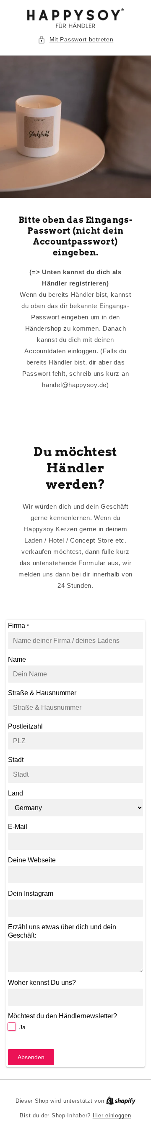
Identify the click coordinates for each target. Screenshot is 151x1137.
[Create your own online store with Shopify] (120, 1101)
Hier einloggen (112, 1115)
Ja (22, 1027)
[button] (76, 39)
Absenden (31, 1057)
